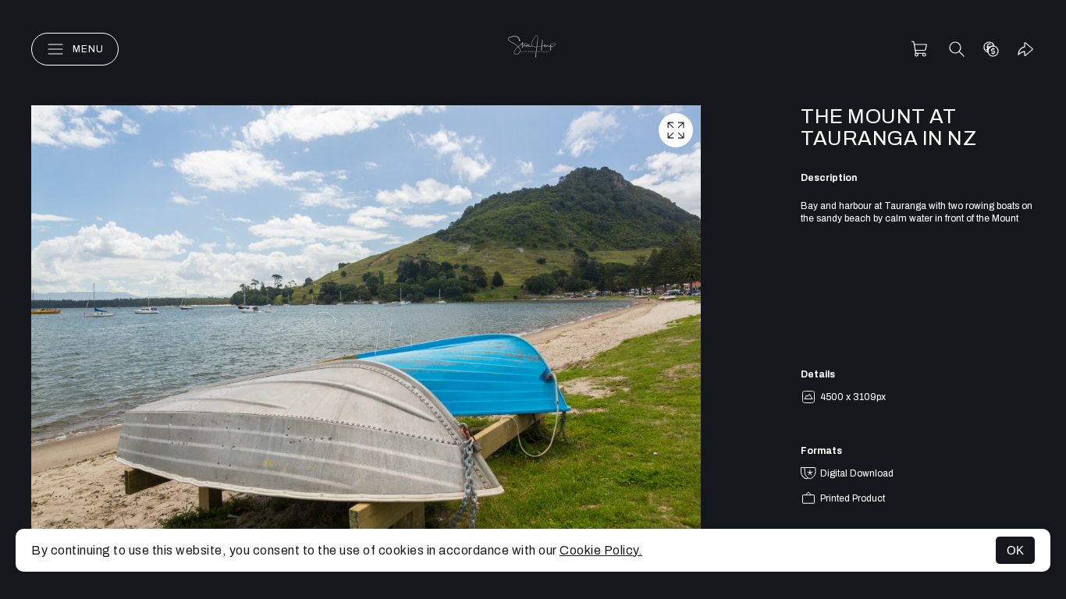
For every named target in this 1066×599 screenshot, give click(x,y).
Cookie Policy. (601, 550)
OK (1015, 550)
